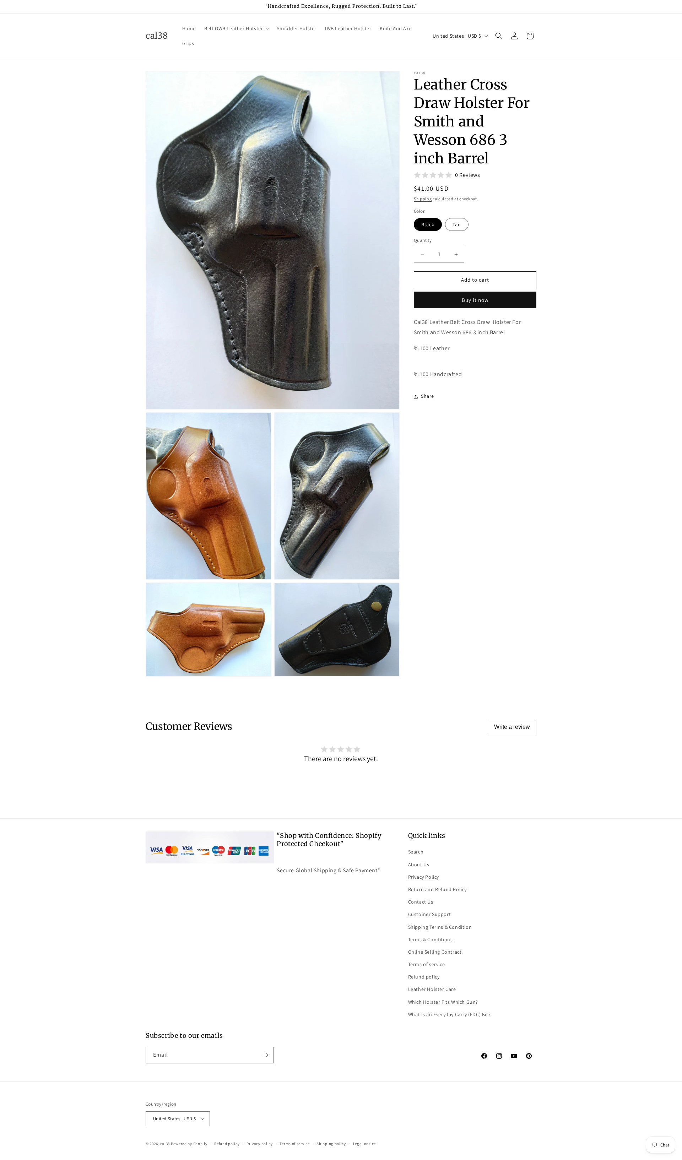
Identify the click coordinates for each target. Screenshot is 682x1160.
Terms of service (426, 964)
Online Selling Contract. (435, 952)
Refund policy (424, 977)
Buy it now (475, 300)
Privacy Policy (423, 876)
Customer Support (429, 914)
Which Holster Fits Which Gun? (443, 1001)
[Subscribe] (265, 1055)
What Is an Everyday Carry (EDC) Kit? (449, 1014)
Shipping (423, 198)
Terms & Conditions (430, 939)
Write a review (512, 727)
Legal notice (364, 1143)
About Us (418, 864)
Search (416, 852)
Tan (457, 224)
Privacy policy (260, 1143)
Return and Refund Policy (437, 889)
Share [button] (427, 396)
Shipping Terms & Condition (440, 926)
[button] (236, 28)
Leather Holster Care (432, 989)
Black (427, 224)
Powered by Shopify (189, 1143)
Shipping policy (331, 1143)
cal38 (165, 1143)
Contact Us (420, 902)
